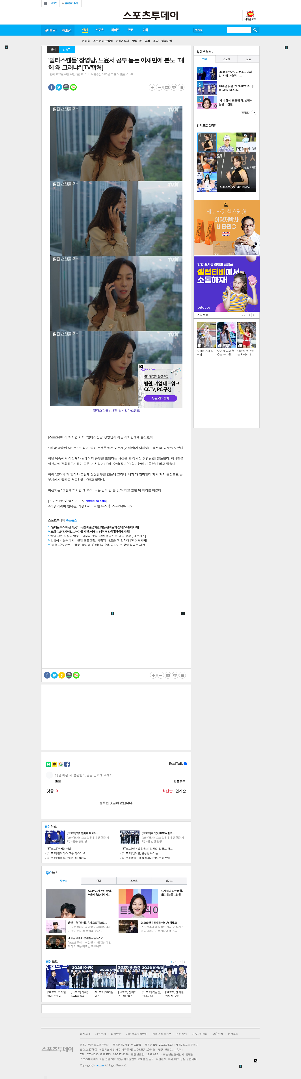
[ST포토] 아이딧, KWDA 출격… (158, 833)
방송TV (67, 49)
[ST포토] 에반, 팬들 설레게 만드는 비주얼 (146, 857)
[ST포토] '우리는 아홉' (59, 848)
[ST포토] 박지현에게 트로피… (82, 833)
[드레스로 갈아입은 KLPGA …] (236, 191)
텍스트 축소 (159, 87)
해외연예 (167, 40)
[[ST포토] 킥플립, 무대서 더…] (152, 977)
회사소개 (85, 1033)
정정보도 (233, 1033)
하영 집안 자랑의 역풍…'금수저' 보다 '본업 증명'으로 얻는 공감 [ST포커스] (98, 536)
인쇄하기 (174, 87)
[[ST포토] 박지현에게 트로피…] (57, 977)
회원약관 (116, 1033)
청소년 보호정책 (161, 1033)
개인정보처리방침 (136, 1033)
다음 (184, 962)
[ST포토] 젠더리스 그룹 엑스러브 (66, 853)
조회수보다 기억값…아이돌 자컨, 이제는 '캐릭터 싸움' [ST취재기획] (89, 531)
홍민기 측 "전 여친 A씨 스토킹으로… (87, 922)
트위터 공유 (59, 87)
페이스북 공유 (51, 87)
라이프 (115, 30)
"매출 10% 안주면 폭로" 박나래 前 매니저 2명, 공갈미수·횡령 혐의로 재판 (97, 544)
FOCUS (198, 30)
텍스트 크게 (152, 87)
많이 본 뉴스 (50, 30)
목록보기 (181, 87)
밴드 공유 (66, 87)
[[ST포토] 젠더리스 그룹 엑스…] (128, 977)
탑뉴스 (63, 881)
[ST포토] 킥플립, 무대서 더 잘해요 (66, 857)
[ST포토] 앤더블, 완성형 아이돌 (140, 853)
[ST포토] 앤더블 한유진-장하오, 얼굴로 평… (147, 848)
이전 (180, 962)
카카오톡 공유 (61, 675)
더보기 (248, 112)
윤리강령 (181, 1033)
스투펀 (250, 15)
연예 (84, 30)
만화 (145, 30)
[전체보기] (45, 3)
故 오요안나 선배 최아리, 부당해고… (160, 922)
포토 (130, 30)
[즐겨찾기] (70, 3)
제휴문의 (100, 1033)
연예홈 (86, 40)
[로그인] (54, 3)
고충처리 (217, 1033)
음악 (155, 40)
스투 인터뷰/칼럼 (103, 40)
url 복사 (166, 87)
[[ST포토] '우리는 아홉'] (104, 977)
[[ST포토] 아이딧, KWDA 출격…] (81, 977)
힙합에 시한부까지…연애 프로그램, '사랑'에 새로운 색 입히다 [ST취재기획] (98, 540)
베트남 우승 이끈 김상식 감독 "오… (86, 938)
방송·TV (137, 40)
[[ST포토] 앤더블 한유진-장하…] (175, 977)
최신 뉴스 (67, 30)
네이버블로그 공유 (73, 87)
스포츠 (99, 30)
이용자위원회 (200, 1033)
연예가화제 (122, 40)
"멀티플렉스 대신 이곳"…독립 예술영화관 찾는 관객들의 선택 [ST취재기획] (94, 527)
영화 (147, 40)
